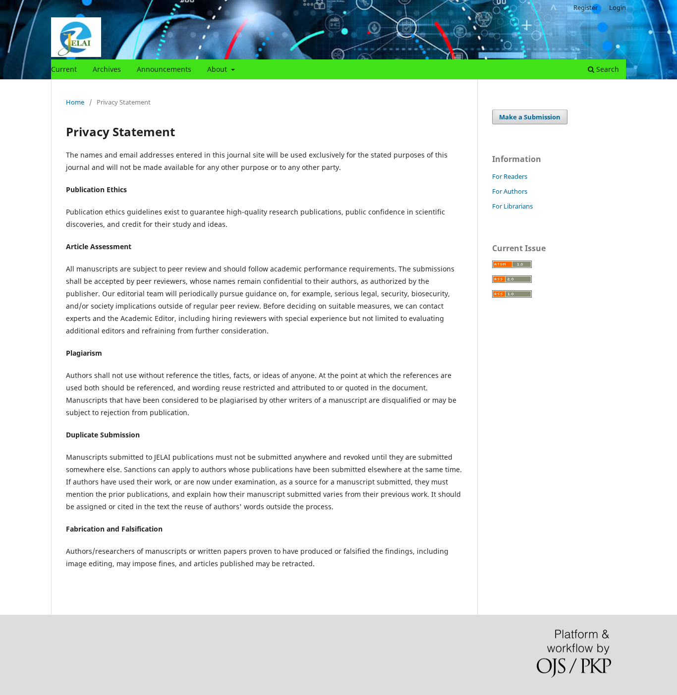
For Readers (509, 176)
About (218, 69)
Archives (107, 69)
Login (617, 7)
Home (75, 102)
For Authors (509, 191)
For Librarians (512, 206)
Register (585, 7)
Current (64, 69)
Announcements (164, 69)
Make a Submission (530, 116)
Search (606, 69)
